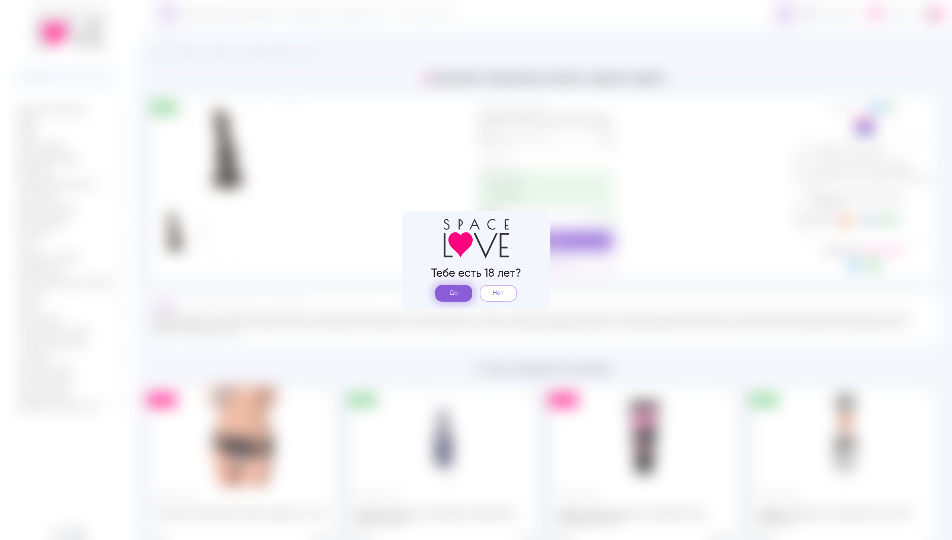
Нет (498, 293)
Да (454, 293)
